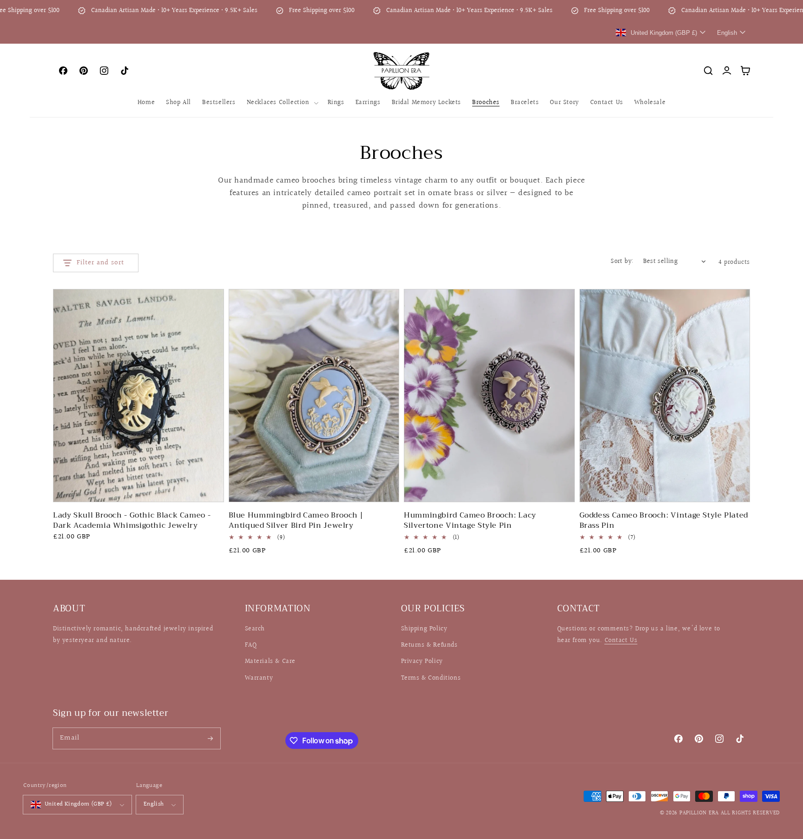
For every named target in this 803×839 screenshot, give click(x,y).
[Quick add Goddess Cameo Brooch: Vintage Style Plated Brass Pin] (737, 487)
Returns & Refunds (429, 645)
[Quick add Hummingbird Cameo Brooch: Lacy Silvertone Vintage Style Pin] (561, 487)
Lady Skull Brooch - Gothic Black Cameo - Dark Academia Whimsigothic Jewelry (132, 520)
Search (255, 629)
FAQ (251, 645)
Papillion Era (699, 813)
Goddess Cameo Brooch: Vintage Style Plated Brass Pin (663, 520)
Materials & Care (270, 661)
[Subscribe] (210, 738)
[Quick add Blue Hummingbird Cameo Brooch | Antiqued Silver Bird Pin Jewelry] (386, 487)
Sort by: (622, 261)
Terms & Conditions (431, 678)
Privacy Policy (422, 661)
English (154, 804)
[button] (281, 102)
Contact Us (621, 641)
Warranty (259, 678)
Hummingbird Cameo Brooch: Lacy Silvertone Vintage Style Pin (470, 520)
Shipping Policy (424, 629)
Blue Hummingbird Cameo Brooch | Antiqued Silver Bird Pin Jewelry (296, 520)
